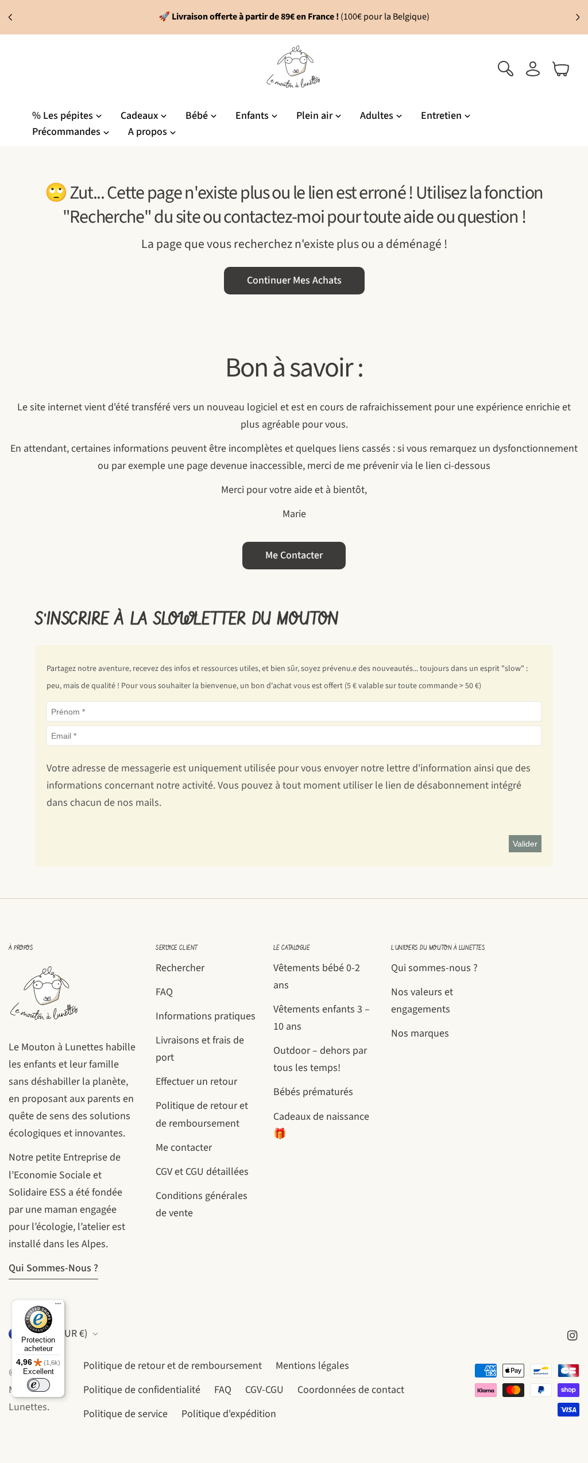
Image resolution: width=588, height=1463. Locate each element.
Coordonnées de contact (350, 1390)
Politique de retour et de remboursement (172, 1366)
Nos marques (420, 1033)
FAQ (164, 992)
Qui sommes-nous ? (53, 1268)
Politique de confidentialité (141, 1390)
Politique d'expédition (228, 1414)
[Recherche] (505, 68)
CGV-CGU (264, 1390)
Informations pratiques (206, 1016)
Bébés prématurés (313, 1092)
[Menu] (58, 1306)
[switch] (38, 1385)
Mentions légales (312, 1366)
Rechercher (180, 968)
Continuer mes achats (294, 280)
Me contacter (294, 555)
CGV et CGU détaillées (202, 1172)
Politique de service (125, 1414)
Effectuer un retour (196, 1081)
